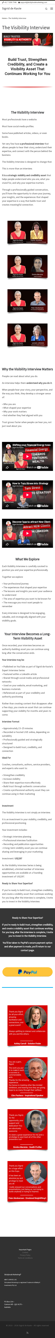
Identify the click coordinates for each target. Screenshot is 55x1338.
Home (4, 18)
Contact (25, 1252)
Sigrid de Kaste (25, 1325)
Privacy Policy (25, 1255)
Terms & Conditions (25, 1258)
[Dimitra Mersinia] (27, 266)
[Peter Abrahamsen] (27, 300)
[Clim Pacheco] (27, 1077)
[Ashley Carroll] (27, 1025)
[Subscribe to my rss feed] (27, 1332)
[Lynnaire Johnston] (27, 335)
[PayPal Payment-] (27, 972)
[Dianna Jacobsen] (27, 232)
